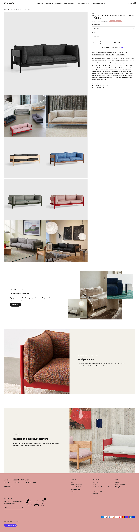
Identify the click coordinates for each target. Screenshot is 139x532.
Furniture (39, 3)
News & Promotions (82, 3)
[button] (15, 305)
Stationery (58, 3)
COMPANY (74, 479)
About (72, 482)
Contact (117, 482)
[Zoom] (84, 15)
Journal (72, 491)
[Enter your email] (22, 508)
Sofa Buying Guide (97, 491)
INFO (116, 479)
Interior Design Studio (76, 484)
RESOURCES (96, 479)
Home (5, 9)
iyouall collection (68, 3)
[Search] (131, 3)
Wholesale (95, 493)
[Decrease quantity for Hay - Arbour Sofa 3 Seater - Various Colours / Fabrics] (93, 42)
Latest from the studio (97, 3)
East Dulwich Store (75, 489)
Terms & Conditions (120, 484)
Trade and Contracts (76, 487)
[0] (134, 3)
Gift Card (95, 482)
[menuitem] (40, 3)
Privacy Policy (118, 487)
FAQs (94, 484)
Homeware (48, 3)
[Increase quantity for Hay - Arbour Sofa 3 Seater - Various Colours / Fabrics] (98, 42)
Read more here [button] (8, 486)
